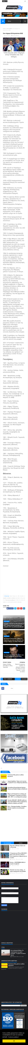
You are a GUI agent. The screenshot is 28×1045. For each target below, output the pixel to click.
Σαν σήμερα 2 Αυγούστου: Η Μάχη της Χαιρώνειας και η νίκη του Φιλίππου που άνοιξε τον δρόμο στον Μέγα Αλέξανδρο (14, 640)
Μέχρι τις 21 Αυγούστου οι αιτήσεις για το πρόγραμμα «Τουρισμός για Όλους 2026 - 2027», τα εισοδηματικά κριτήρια (17, 795)
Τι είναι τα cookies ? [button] (13, 1037)
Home (4, 28)
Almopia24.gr (6, 596)
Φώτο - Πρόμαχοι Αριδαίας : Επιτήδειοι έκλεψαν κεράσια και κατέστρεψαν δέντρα (17, 808)
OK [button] (14, 1041)
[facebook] (25, 1)
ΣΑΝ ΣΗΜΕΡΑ (9, 28)
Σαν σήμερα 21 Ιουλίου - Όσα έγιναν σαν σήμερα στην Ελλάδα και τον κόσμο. (14, 655)
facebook (24, 679)
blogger (17, 679)
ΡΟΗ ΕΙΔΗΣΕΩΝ (7, 843)
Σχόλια (20, 843)
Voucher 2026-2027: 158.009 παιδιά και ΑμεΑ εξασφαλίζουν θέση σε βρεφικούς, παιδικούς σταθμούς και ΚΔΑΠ (17, 801)
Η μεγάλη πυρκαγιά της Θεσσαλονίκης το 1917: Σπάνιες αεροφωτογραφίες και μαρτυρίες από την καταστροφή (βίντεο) (14, 625)
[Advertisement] (14, 826)
